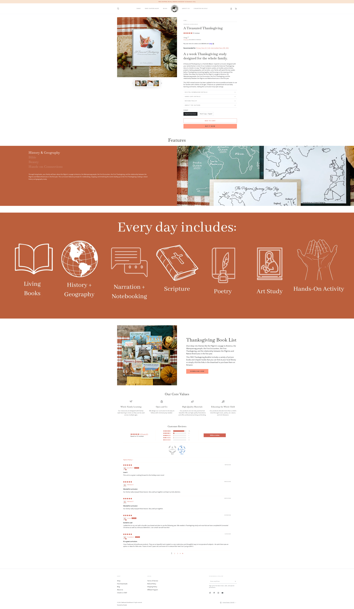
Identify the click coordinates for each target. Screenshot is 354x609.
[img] (127, 465)
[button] (118, 9)
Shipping (185, 39)
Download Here (197, 371)
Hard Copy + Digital (206, 114)
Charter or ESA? (122, 593)
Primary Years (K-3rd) (203, 48)
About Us (120, 590)
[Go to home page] (174, 8)
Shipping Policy (152, 587)
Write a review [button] (214, 435)
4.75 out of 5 (144, 434)
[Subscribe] (236, 581)
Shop (118, 581)
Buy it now (210, 126)
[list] (177, 408)
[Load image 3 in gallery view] (150, 83)
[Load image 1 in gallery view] (138, 83)
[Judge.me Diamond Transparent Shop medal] (181, 449)
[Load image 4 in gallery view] (156, 83)
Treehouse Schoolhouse (190, 24)
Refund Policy (151, 584)
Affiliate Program (152, 590)
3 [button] (177, 553)
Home (184, 20)
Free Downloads (122, 584)
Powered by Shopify (122, 605)
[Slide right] (161, 83)
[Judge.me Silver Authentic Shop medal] (172, 449)
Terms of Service (152, 581)
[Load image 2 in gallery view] (144, 83)
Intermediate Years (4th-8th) (220, 48)
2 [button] (174, 553)
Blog (118, 587)
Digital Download (190, 114)
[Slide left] (133, 83)
